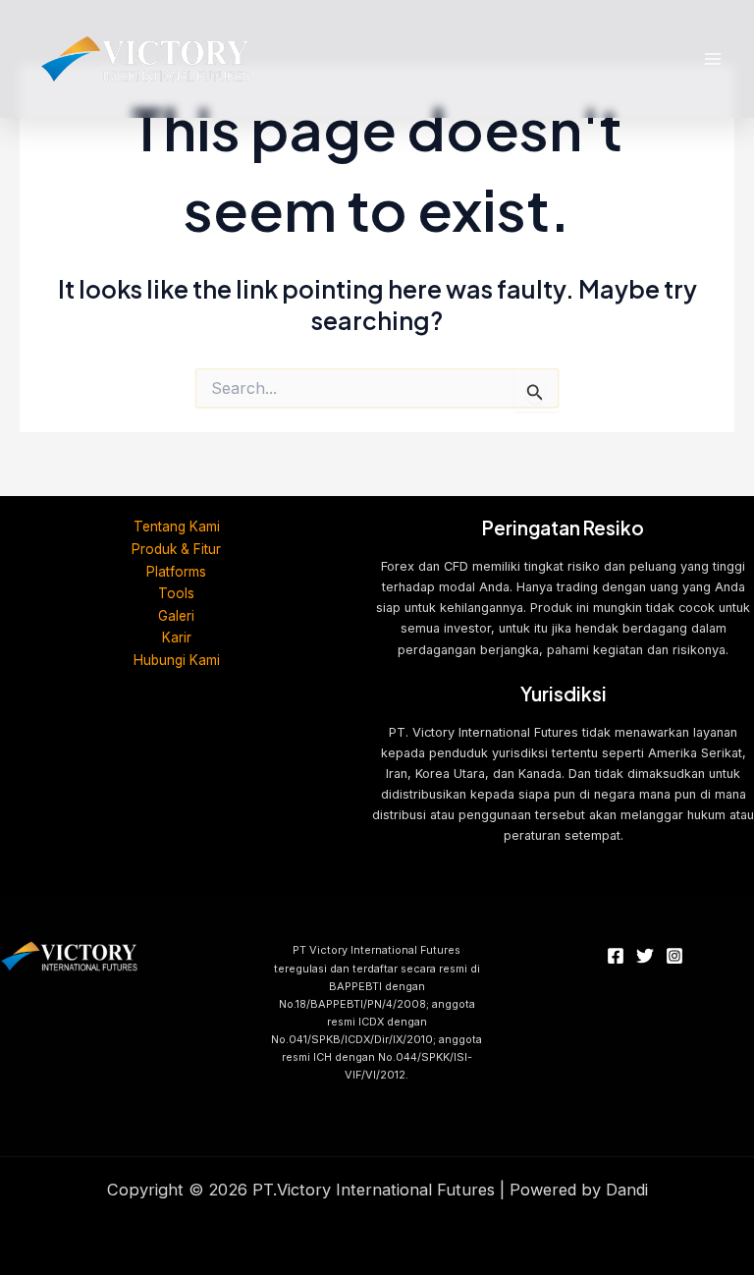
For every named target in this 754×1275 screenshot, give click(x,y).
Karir (176, 637)
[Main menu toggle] (712, 59)
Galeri (176, 616)
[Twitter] (645, 956)
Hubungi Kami (177, 660)
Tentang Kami (177, 526)
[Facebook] (615, 956)
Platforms (176, 572)
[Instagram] (674, 956)
